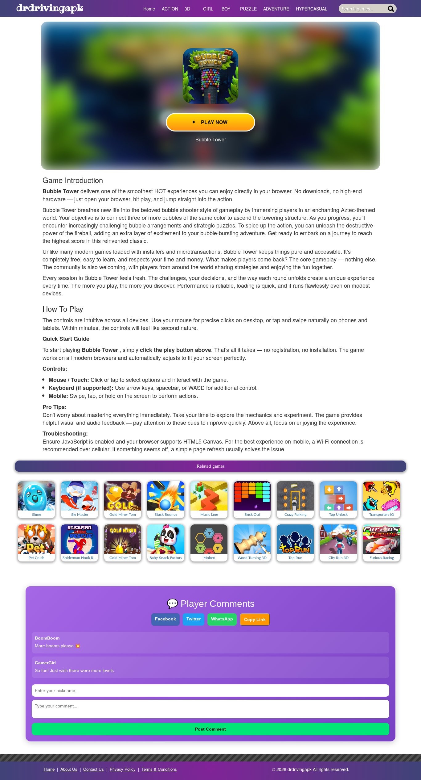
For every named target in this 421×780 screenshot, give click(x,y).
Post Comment (210, 729)
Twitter (193, 618)
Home (49, 769)
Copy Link (255, 619)
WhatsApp (222, 618)
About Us (68, 769)
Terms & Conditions (159, 769)
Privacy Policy (123, 769)
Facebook (165, 618)
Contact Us (93, 769)
